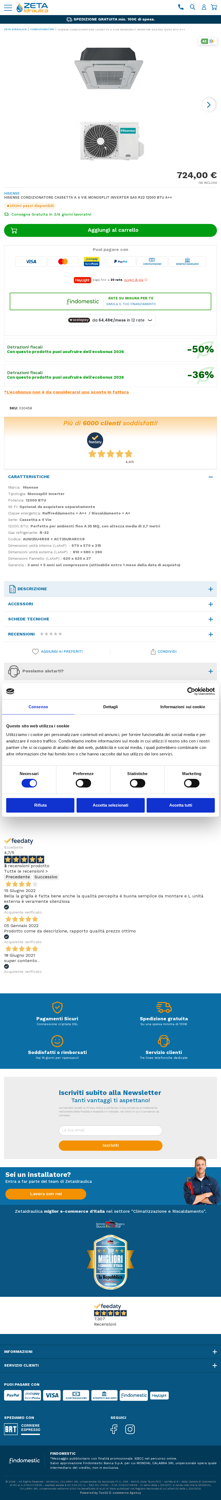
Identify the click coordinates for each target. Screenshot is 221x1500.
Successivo (45, 877)
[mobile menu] (8, 7)
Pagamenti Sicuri (57, 1019)
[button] (209, 105)
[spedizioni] (164, 1008)
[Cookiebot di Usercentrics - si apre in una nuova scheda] (191, 691)
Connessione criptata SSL (57, 1024)
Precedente (18, 877)
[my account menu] (204, 7)
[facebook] (117, 1430)
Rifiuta (40, 805)
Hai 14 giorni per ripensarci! (57, 1058)
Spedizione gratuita (164, 1019)
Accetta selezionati (110, 805)
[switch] (83, 783)
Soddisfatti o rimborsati (57, 1052)
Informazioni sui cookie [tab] (182, 706)
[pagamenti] (57, 1008)
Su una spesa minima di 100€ (163, 1024)
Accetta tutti (180, 805)
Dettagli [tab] (110, 706)
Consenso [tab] (38, 706)
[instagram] (134, 1430)
